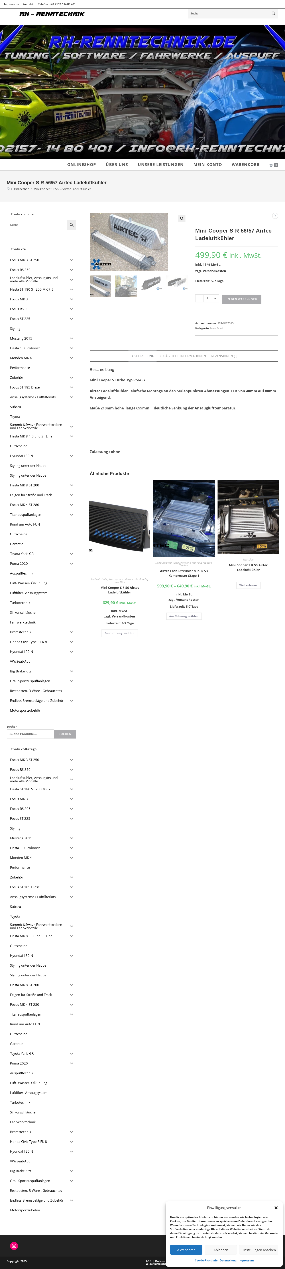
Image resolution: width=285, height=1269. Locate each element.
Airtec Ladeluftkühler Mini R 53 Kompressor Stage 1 (184, 573)
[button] (276, 1208)
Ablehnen (221, 1250)
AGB (148, 1261)
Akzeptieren (186, 1250)
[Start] (8, 189)
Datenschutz (228, 1260)
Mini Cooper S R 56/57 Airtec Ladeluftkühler (62, 189)
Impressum (246, 1260)
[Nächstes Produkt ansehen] (275, 216)
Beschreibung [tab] (142, 356)
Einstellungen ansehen (259, 1250)
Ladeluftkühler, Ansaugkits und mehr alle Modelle (119, 579)
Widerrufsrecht (156, 1264)
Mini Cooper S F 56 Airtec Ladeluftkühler (119, 589)
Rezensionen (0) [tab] (224, 356)
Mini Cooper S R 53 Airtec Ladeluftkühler (248, 567)
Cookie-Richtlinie (206, 1260)
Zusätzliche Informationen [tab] (183, 356)
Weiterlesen (248, 585)
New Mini (216, 328)
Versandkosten (214, 271)
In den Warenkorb (242, 299)
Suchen (12, 727)
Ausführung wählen (119, 633)
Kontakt (27, 4)
